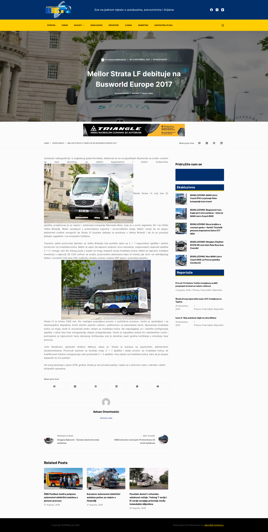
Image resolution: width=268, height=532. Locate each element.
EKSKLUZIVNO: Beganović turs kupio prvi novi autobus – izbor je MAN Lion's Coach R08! (206, 213)
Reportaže (114, 25)
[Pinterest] (214, 143)
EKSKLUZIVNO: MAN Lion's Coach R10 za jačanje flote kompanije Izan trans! (203, 198)
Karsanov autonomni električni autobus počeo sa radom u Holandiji (103, 497)
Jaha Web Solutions (214, 525)
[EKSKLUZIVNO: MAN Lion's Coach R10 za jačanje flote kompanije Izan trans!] (181, 199)
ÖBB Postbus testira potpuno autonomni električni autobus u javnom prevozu (61, 497)
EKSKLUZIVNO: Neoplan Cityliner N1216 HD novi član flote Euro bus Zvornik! (207, 245)
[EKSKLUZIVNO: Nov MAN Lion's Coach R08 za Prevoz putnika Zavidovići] (181, 260)
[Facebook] (211, 9)
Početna (51, 25)
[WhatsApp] (137, 386)
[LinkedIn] (221, 143)
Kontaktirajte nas (164, 25)
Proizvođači (161, 60)
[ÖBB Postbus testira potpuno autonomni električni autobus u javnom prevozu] (63, 479)
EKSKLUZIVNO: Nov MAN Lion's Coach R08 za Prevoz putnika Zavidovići (206, 259)
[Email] (158, 386)
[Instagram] (217, 9)
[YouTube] (222, 9)
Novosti (78, 25)
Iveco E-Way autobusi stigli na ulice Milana (195, 318)
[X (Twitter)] (207, 143)
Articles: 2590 (106, 418)
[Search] (223, 25)
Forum (65, 25)
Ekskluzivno (96, 25)
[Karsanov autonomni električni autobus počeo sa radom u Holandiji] (106, 479)
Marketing (143, 25)
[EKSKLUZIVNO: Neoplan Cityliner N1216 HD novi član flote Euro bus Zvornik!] (181, 246)
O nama (128, 25)
